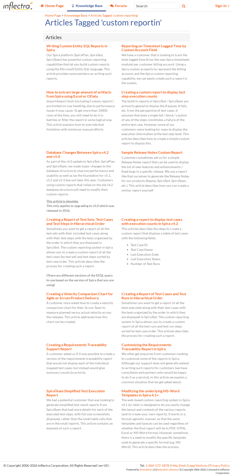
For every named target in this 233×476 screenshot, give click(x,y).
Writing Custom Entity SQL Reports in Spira (76, 48)
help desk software (167, 469)
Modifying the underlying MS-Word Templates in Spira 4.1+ (151, 393)
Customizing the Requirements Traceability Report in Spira (146, 347)
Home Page (53, 15)
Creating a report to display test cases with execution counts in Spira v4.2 (152, 221)
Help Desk (178, 465)
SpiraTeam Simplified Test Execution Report (75, 393)
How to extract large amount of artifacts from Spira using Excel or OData (78, 94)
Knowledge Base (75, 15)
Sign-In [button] (221, 5)
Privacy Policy (219, 465)
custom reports (65, 185)
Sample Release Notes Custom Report (152, 152)
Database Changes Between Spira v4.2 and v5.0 (77, 154)
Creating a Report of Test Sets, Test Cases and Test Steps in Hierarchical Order (79, 221)
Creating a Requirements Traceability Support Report (76, 347)
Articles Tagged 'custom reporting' (114, 15)
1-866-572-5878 (157, 465)
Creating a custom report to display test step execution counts (153, 94)
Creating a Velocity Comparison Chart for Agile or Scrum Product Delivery (79, 296)
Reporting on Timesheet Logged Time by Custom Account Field (154, 48)
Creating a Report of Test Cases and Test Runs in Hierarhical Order (154, 296)
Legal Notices (197, 465)
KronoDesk (146, 469)
